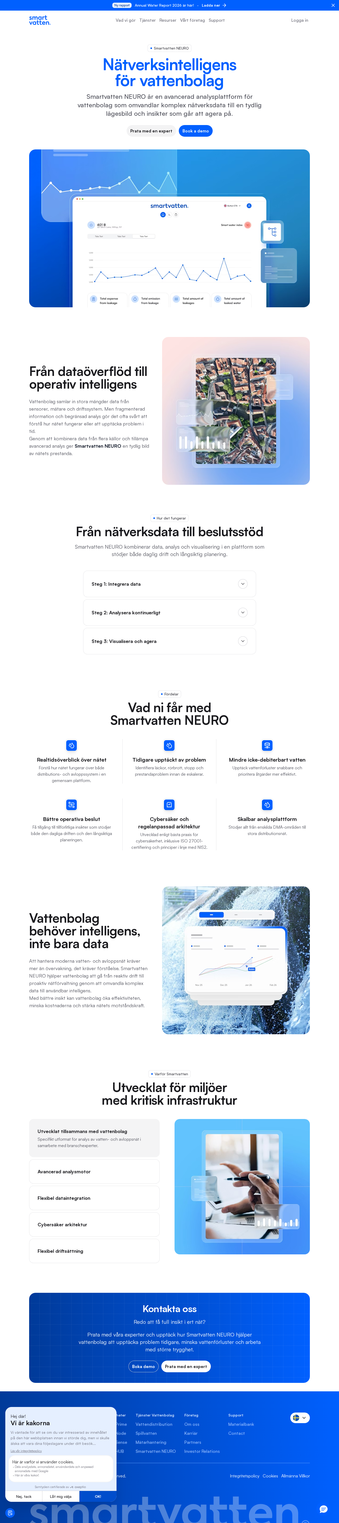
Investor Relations (202, 1451)
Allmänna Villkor (295, 1475)
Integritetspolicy (245, 1475)
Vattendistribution (154, 1424)
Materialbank (241, 1424)
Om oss (191, 1424)
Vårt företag (192, 20)
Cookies (270, 1475)
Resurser (167, 20)
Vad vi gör (126, 20)
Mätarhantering (151, 1442)
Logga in (299, 20)
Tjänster (147, 20)
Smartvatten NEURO (156, 1451)
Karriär (191, 1433)
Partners (192, 1442)
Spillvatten (146, 1433)
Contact (236, 1433)
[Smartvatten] (40, 20)
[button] (323, 1509)
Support (217, 20)
